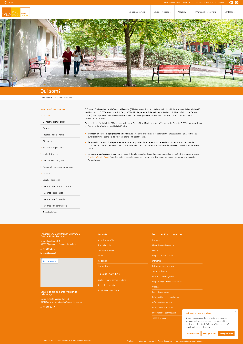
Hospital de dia (104, 245)
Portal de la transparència (206, 3)
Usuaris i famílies (161, 12)
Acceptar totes (226, 333)
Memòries (47, 141)
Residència (102, 261)
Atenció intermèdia (105, 240)
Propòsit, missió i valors (53, 135)
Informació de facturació (54, 199)
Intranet (221, 3)
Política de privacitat (146, 341)
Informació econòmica (53, 193)
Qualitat (46, 173)
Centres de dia (103, 266)
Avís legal (130, 341)
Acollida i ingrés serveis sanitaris (111, 280)
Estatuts (46, 128)
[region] (210, 324)
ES (12, 2)
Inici (42, 97)
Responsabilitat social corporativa (58, 167)
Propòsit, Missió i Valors (98, 157)
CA (9, 2)
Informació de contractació (55, 206)
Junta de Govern (50, 154)
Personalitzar (193, 333)
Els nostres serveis (137, 12)
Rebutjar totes (209, 333)
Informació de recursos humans (57, 186)
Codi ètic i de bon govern (54, 161)
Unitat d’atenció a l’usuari (108, 290)
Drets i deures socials (106, 285)
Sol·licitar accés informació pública (189, 341)
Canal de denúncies (51, 180)
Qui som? (47, 115)
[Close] (235, 311)
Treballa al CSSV (188, 3)
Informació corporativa (205, 12)
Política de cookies (165, 341)
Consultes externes (105, 250)
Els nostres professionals (54, 122)
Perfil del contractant (172, 3)
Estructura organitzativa (54, 148)
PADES (100, 256)
